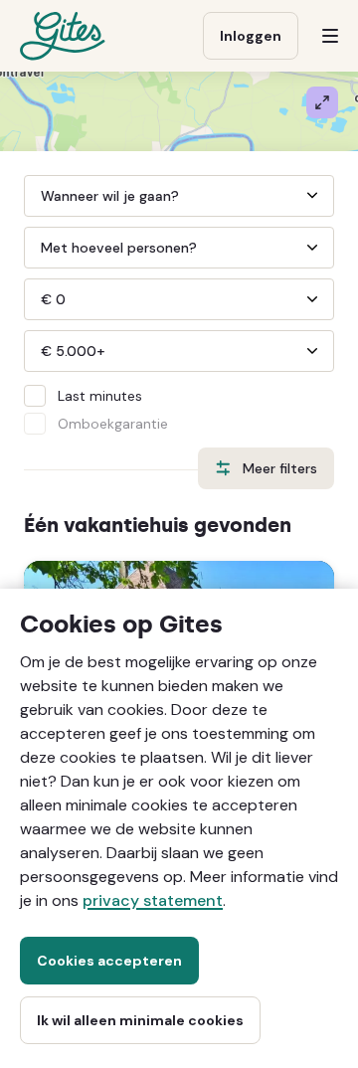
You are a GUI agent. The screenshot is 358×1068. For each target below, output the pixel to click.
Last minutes (100, 396)
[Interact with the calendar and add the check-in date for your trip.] (181, 196)
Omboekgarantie (113, 424)
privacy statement (153, 900)
